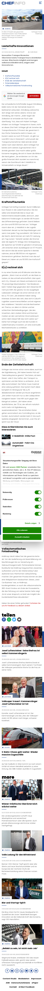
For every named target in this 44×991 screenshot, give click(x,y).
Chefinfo (7, 29)
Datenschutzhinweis (20, 983)
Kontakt (13, 987)
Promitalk (7, 646)
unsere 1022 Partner (18, 467)
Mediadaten (23, 978)
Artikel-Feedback (26, 987)
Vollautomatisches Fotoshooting (18, 85)
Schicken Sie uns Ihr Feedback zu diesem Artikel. (21, 604)
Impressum (36, 978)
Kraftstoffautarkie (12, 76)
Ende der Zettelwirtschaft (15, 81)
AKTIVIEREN (34, 96)
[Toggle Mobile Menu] (40, 3)
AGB (8, 983)
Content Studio (10, 978)
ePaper (35, 983)
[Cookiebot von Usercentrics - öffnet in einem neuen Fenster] (31, 452)
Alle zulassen (22, 530)
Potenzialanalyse (12, 83)
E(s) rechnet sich (12, 78)
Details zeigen (30, 523)
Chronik (7, 747)
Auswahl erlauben (22, 537)
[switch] (38, 499)
